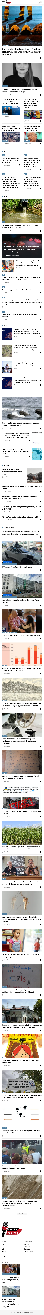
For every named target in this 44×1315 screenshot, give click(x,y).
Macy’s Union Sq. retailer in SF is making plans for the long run (10, 1303)
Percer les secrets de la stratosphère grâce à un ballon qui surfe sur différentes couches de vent (21, 1132)
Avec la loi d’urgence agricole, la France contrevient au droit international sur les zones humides (21, 848)
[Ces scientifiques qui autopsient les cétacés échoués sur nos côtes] (22, 408)
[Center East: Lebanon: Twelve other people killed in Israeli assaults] (11, 137)
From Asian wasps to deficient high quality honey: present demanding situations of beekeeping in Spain (25, 348)
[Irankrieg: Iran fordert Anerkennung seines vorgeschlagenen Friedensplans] (22, 75)
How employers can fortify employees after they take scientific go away (11, 160)
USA (4, 155)
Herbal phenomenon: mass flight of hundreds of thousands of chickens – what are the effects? (19, 497)
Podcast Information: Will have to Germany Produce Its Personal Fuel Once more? (21, 487)
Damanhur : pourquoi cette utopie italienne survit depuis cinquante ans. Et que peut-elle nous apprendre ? (22, 1026)
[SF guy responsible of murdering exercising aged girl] (22, 621)
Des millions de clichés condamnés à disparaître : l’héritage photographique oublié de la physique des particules (19, 741)
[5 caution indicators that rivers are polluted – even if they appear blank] (22, 211)
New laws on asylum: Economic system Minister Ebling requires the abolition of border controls (32, 103)
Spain (5, 325)
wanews (6, 58)
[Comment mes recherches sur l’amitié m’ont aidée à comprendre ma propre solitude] (22, 1152)
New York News (7, 564)
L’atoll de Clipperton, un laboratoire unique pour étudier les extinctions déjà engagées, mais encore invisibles (21, 704)
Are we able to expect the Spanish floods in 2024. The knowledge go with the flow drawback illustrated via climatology (15, 435)
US (5, 152)
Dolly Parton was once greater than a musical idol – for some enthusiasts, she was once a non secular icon (21, 533)
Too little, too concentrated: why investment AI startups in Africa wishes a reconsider (21, 669)
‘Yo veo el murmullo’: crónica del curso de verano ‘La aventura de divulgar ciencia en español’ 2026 (20, 883)
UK (3, 222)
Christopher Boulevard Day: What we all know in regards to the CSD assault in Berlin (21, 51)
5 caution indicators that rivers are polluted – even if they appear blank (20, 226)
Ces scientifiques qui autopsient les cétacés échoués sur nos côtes (21, 424)
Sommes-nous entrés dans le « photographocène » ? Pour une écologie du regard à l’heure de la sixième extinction (20, 1203)
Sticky (14, 564)
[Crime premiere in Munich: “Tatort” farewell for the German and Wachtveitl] (11, 110)
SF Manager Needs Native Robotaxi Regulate (17, 567)
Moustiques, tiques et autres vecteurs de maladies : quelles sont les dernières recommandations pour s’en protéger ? (21, 919)
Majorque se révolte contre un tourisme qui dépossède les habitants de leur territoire (21, 777)
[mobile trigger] (4, 2)
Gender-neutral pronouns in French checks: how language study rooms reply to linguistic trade (21, 278)
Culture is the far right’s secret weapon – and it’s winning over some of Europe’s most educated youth (22, 1096)
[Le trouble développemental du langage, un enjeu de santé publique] (22, 940)
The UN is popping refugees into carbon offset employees (21, 290)
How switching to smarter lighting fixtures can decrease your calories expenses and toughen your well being (27, 331)
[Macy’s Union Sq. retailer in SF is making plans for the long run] (22, 586)
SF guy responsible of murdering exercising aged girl (21, 635)
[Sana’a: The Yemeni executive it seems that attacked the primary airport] (34, 475)
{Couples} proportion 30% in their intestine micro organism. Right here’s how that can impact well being (21, 249)
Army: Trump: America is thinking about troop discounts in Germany (32, 128)
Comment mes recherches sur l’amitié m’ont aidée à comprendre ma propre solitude (20, 1167)
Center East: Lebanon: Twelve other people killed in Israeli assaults (11, 128)
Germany (5, 45)
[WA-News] (8, 2)
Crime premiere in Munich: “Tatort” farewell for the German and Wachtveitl (11, 101)
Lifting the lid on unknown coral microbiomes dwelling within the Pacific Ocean (15, 451)
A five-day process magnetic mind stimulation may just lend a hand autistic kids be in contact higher (27, 263)
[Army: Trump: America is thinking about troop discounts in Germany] (33, 137)
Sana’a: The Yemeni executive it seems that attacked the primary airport (12, 471)
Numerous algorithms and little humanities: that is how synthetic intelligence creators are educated (25, 364)
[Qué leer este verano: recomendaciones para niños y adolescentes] (22, 1046)
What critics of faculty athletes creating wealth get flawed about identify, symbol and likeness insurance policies (32, 162)
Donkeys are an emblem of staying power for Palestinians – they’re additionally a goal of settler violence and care (33, 181)
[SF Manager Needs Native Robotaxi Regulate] (22, 553)
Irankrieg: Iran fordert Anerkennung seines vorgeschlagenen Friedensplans (19, 90)
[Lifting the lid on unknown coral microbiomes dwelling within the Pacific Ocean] (37, 454)
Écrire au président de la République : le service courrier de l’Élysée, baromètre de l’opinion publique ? (22, 991)
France (5, 665)
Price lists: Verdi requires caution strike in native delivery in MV (20, 517)
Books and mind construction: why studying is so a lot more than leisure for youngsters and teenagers (27, 380)
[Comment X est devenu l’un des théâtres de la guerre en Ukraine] (22, 797)
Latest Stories (9, 528)
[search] (34, 2)
